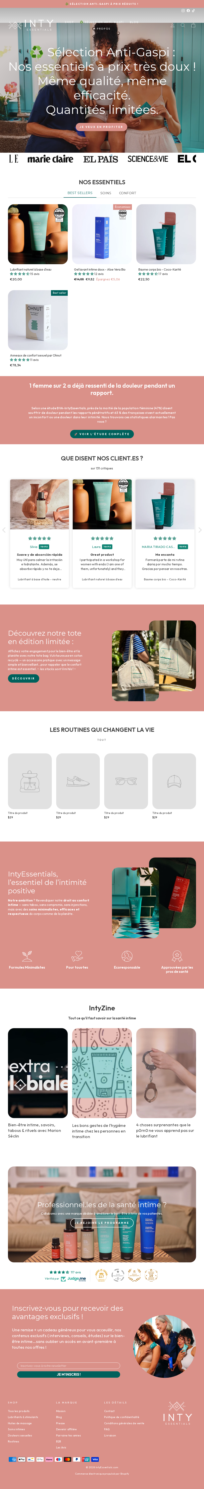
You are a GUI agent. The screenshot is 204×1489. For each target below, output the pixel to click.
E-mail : (38, 768)
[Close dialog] (176, 697)
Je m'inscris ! (63, 788)
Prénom (39, 753)
